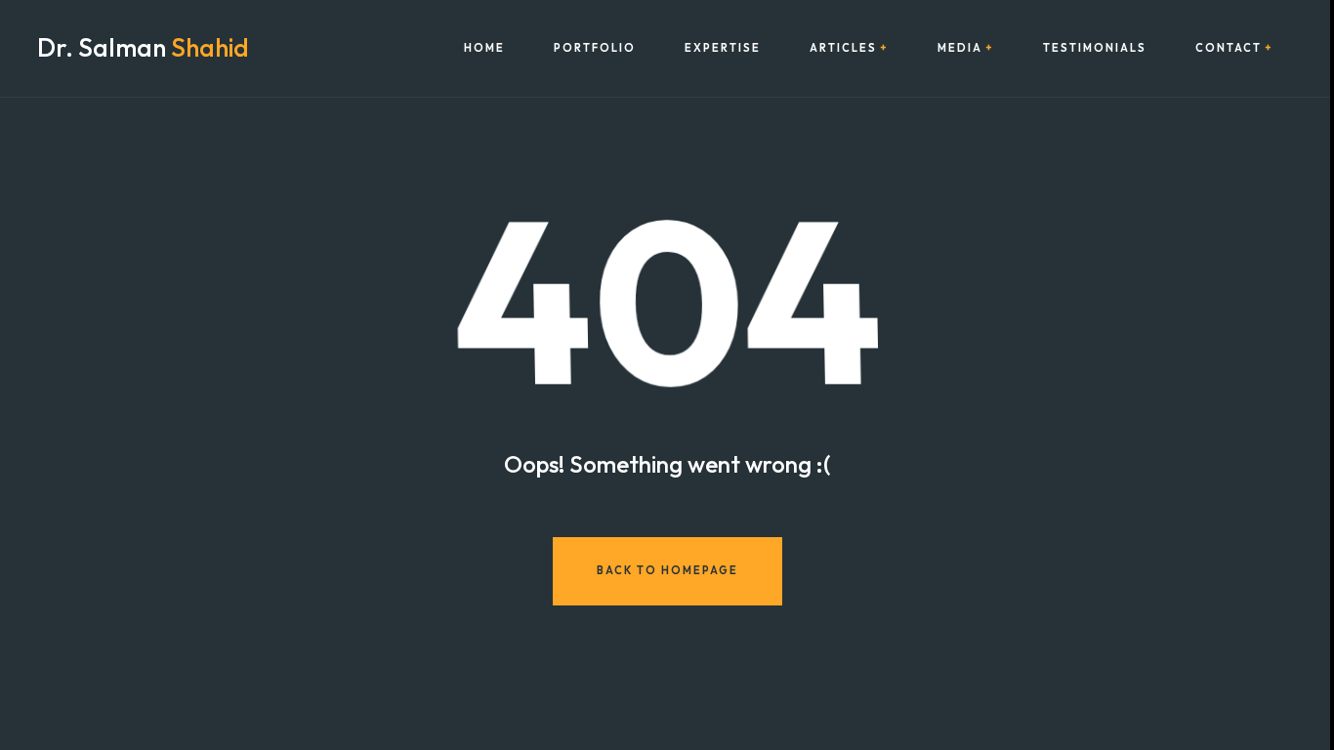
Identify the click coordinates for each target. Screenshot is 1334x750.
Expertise (723, 48)
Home (484, 48)
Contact (1228, 48)
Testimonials (1094, 48)
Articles (843, 48)
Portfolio (595, 48)
